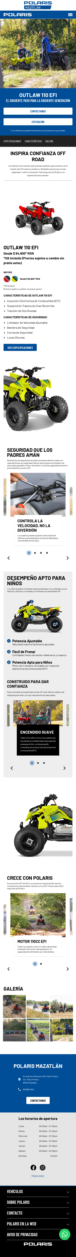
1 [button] (29, 553)
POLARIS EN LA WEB (21, 1223)
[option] (38, 510)
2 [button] (35, 553)
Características (33, 141)
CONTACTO (14, 1212)
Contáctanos (38, 111)
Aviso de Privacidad (22, 1234)
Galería (49, 141)
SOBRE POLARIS (18, 1202)
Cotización (38, 122)
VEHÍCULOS (15, 1191)
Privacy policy (38, 1175)
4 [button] (47, 553)
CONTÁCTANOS (38, 1100)
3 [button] (41, 553)
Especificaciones (12, 141)
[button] (9, 558)
